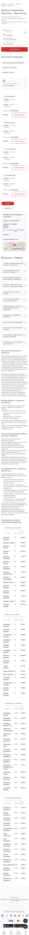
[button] (24, 221)
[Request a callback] (25, 926)
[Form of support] (25, 921)
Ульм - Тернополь (8, 865)
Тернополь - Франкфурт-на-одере (8, 767)
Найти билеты (14, 49)
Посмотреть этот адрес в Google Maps (15, 230)
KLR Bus (3, 4)
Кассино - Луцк (8, 582)
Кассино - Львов (8, 543)
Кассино (18, 4)
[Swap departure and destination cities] (25, 32)
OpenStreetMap (16, 250)
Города (11, 4)
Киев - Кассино (8, 674)
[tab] (7, 203)
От (6, 29)
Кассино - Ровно (8, 601)
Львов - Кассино (8, 671)
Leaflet (9, 250)
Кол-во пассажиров (10, 42)
